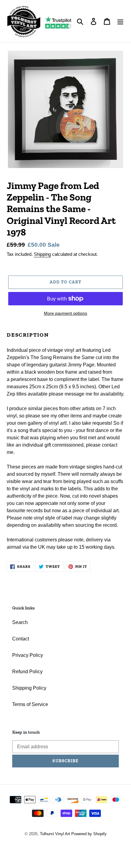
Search (20, 622)
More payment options (65, 313)
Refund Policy (27, 671)
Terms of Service (30, 704)
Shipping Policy (29, 688)
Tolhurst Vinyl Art (55, 834)
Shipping (42, 254)
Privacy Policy (27, 655)
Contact (20, 638)
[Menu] (120, 21)
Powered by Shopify (89, 834)
